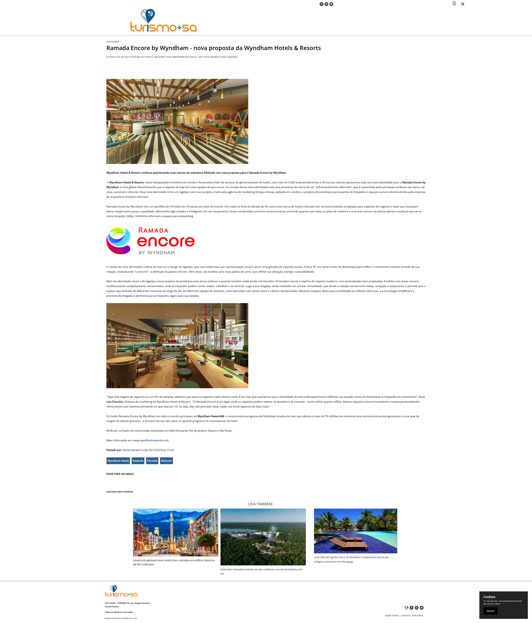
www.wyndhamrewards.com (151, 440)
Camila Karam (131, 450)
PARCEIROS (417, 615)
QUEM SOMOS (392, 615)
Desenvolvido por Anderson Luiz (121, 618)
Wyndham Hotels (118, 461)
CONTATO (405, 615)
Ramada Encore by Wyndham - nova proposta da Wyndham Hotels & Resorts (213, 48)
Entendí (490, 611)
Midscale (166, 461)
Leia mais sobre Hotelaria (119, 491)
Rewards (138, 461)
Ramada (152, 461)
